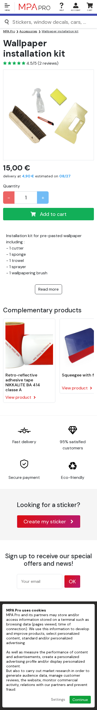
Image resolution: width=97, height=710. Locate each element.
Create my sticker (45, 521)
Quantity (11, 186)
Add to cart (53, 214)
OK (72, 581)
